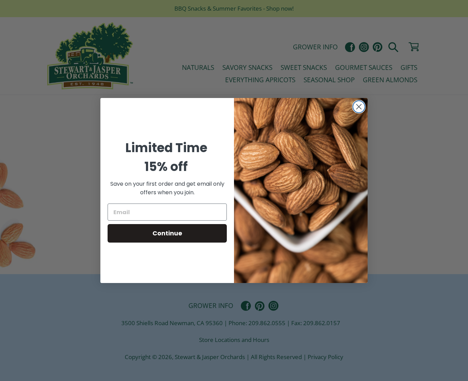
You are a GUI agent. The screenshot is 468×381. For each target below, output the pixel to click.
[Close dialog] (359, 107)
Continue (167, 233)
